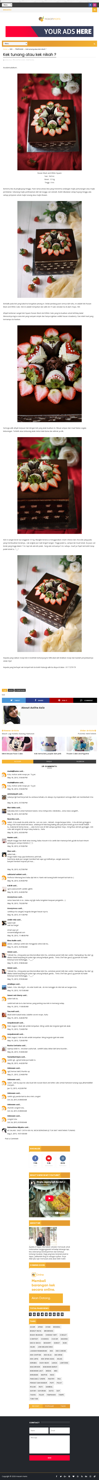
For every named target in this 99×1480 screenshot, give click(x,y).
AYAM (48, 1327)
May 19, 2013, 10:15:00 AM (17, 990)
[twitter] (61, 1476)
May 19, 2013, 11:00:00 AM (17, 1006)
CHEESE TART (51, 1335)
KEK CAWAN (61, 1351)
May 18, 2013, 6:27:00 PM (17, 869)
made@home (13, 771)
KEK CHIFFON (35, 1355)
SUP (58, 1391)
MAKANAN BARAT (50, 1367)
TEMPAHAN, (30, 60)
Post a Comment (11, 1138)
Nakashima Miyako (15, 1127)
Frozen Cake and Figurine (78, 753)
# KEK (11, 690)
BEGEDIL (56, 1327)
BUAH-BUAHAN (36, 1335)
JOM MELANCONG (45, 1347)
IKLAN (32, 1347)
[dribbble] (78, 1476)
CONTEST (34, 1339)
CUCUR (55, 1339)
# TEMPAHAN (20, 690)
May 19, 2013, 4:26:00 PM (17, 1018)
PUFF (52, 1383)
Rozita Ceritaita (14, 1045)
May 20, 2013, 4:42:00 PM (17, 1063)
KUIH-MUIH (44, 1363)
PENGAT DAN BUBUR (38, 1383)
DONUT (57, 1343)
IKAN (65, 1343)
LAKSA (54, 1363)
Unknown (11, 1068)
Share (40, 700)
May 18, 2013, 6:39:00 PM (17, 881)
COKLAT (63, 1335)
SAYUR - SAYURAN (38, 1391)
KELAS (59, 1359)
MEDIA (48, 1371)
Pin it (64, 700)
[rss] (82, 1476)
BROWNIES (48, 1331)
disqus (49, 761)
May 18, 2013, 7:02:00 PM (17, 903)
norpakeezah (13, 1023)
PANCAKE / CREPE (37, 1379)
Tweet (17, 700)
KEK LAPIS (34, 1359)
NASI (52, 1375)
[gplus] (65, 1476)
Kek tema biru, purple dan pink (47, 753)
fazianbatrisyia (14, 1057)
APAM (40, 1327)
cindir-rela (11, 920)
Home (5, 49)
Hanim (10, 837)
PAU (59, 1379)
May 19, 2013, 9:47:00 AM (17, 947)
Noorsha (11, 819)
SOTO (51, 1391)
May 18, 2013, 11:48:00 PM (17, 935)
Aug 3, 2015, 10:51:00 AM (17, 1133)
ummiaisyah (12, 794)
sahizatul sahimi (14, 874)
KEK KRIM (58, 1355)
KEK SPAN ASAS (47, 1359)
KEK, (23, 60)
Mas (9, 851)
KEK (11, 49)
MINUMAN (34, 1375)
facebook (80, 761)
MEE (55, 1371)
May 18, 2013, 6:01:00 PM (17, 814)
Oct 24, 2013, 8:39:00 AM (17, 1122)
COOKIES (45, 1339)
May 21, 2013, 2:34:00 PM (17, 1074)
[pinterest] (69, 1476)
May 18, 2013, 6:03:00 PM (17, 832)
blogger (17, 761)
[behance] (86, 1476)
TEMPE (61, 1395)
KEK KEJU (48, 1355)
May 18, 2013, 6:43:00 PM (17, 892)
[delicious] (94, 1476)
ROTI (41, 1387)
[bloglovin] (73, 1476)
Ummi (9, 952)
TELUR (41, 1395)
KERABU (33, 1363)
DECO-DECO (35, 1343)
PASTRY (51, 1379)
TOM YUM (34, 1399)
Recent (35, 1406)
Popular (49, 1406)
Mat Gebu (11, 807)
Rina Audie (12, 940)
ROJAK (33, 1387)
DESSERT (47, 1343)
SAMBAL (49, 1387)
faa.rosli (11, 1011)
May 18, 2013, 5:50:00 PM (17, 777)
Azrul (81, 313)
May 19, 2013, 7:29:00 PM (17, 1040)
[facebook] (90, 5)
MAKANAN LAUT (36, 1371)
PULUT (59, 1383)
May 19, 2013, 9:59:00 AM (17, 979)
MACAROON (35, 1367)
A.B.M (9, 885)
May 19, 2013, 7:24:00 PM (17, 1029)
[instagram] (94, 5)
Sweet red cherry (14, 995)
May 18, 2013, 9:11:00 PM (17, 915)
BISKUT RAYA (35, 1331)
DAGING (64, 1339)
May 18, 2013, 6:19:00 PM (17, 846)
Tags (63, 1406)
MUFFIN (44, 1375)
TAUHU (33, 1395)
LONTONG (64, 1363)
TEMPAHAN (19, 49)
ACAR (32, 1327)
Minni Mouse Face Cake (12, 753)
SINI (50, 658)
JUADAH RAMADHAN (38, 1351)
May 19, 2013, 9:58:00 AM (17, 963)
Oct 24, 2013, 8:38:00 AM (17, 1100)
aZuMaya (11, 984)
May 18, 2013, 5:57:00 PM (17, 803)
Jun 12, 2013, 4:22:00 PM (16, 1088)
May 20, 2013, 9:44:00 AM (17, 1052)
